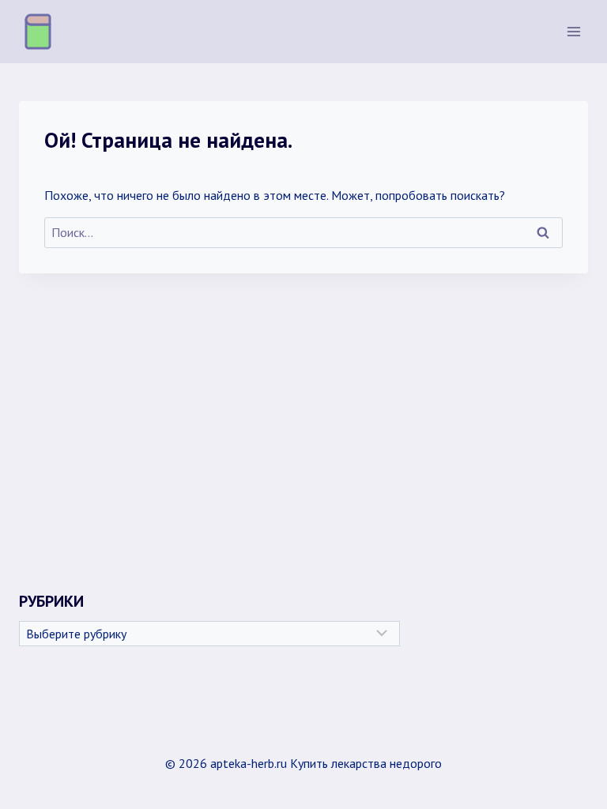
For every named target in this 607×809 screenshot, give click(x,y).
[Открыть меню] (573, 31)
